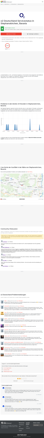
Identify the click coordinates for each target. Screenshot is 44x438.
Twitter (27, 426)
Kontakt (20, 430)
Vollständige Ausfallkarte (33, 33)
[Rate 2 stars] (20, 378)
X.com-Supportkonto (7, 368)
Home (2, 4)
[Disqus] (22, 253)
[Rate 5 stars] (26, 378)
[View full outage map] (22, 185)
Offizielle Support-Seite (7, 371)
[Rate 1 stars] (18, 378)
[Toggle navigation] (42, 1)
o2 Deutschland (13, 4)
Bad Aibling (30, 171)
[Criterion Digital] (22, 434)
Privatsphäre (21, 428)
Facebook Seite (6, 369)
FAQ (19, 426)
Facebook (28, 428)
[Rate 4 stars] (24, 378)
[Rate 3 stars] (22, 378)
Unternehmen (6, 4)
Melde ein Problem (12, 33)
